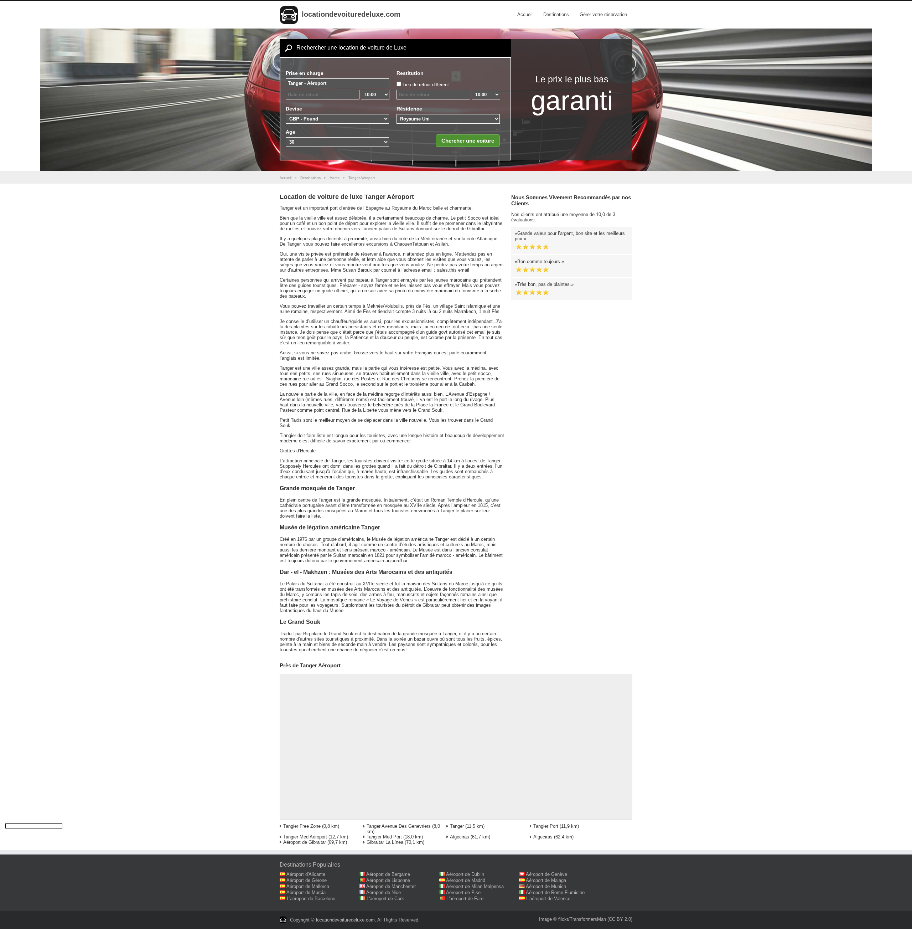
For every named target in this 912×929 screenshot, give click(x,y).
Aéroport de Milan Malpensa (475, 886)
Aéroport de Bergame (388, 874)
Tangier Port (545, 826)
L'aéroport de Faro (464, 898)
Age (290, 132)
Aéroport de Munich (546, 886)
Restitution (410, 73)
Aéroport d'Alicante (305, 874)
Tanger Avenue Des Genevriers (399, 826)
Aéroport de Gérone (306, 880)
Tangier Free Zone (302, 826)
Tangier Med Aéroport (305, 837)
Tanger (457, 826)
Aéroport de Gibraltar (304, 842)
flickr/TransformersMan (582, 919)
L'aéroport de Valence (548, 898)
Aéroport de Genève (546, 874)
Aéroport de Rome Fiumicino (555, 892)
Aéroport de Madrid (465, 880)
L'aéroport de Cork (385, 898)
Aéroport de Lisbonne (388, 880)
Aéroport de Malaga (546, 880)
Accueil (525, 14)
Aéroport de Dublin (465, 874)
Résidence (409, 109)
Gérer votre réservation (603, 14)
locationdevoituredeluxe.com (351, 14)
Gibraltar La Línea (385, 842)
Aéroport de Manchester (391, 886)
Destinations (556, 14)
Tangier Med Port (384, 837)
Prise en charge (304, 73)
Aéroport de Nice (383, 892)
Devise (294, 109)
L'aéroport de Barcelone (311, 898)
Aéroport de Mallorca (307, 886)
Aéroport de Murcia (306, 892)
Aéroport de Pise (463, 892)
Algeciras (459, 837)
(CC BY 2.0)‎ (619, 919)
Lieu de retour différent (426, 84)
